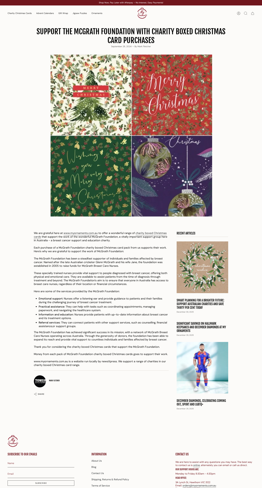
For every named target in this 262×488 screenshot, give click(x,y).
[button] (97, 13)
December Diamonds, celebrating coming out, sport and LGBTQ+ (201, 402)
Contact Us (97, 473)
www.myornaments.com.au (81, 233)
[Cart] (252, 13)
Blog (93, 467)
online (196, 465)
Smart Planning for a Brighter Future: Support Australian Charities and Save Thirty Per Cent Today (200, 304)
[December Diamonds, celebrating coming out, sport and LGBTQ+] (202, 368)
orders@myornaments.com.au (199, 485)
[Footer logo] (13, 441)
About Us (96, 460)
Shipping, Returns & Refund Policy (110, 479)
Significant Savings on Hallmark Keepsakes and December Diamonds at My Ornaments (201, 327)
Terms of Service (100, 485)
